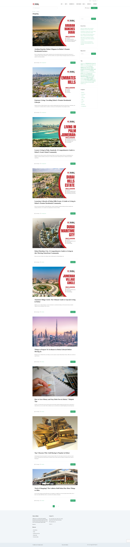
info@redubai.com (53, 521)
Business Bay (35, 535)
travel (92, 82)
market (86, 76)
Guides (82, 95)
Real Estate (90, 78)
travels (82, 83)
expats (85, 72)
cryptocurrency (83, 66)
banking (85, 63)
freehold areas (94, 72)
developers (91, 66)
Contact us (50, 524)
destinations (86, 66)
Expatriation (83, 94)
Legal (82, 99)
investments (89, 75)
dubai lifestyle (87, 67)
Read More (73, 62)
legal (93, 75)
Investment (83, 97)
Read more (34, 524)
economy (92, 70)
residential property (91, 80)
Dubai (34, 531)
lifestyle (83, 76)
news (93, 76)
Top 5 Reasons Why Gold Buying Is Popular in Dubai (52, 453)
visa (85, 83)
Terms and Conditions (65, 544)
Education (82, 72)
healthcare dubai (85, 73)
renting (85, 80)
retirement (82, 82)
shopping (86, 82)
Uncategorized (43, 62)
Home (34, 11)
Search (93, 18)
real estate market (88, 79)
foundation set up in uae (89, 72)
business (88, 63)
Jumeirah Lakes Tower (36, 533)
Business (82, 92)
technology (89, 82)
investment (83, 75)
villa (84, 83)
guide (82, 73)
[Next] (59, 506)
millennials (90, 76)
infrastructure (89, 73)
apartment (82, 63)
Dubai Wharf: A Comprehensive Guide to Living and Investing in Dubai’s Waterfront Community (87, 38)
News (82, 102)
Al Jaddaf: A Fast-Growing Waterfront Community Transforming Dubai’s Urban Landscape (87, 43)
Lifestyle (42, 361)
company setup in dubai (90, 64)
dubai (82, 67)
